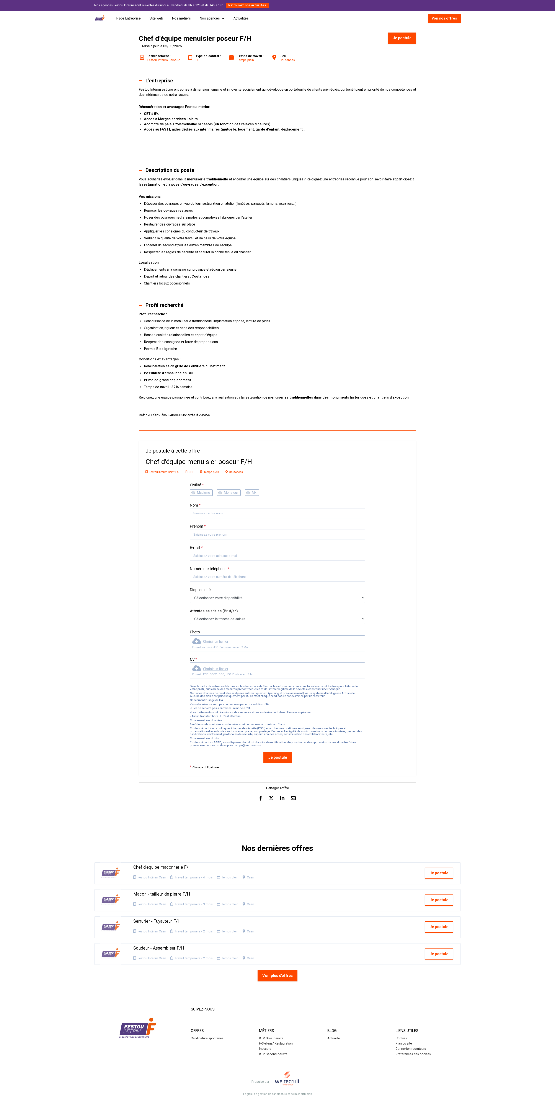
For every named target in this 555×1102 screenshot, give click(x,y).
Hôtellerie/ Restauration (276, 1043)
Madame (203, 493)
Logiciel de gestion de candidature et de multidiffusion (277, 1094)
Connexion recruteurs (411, 1049)
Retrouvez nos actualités (247, 5)
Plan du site (404, 1043)
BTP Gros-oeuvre (271, 1038)
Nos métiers (181, 18)
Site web (156, 18)
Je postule (277, 757)
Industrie (265, 1049)
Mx (254, 493)
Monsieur (231, 493)
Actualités (241, 18)
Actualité (333, 1038)
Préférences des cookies (413, 1054)
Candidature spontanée (207, 1038)
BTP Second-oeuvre (273, 1054)
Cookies (401, 1038)
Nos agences (210, 18)
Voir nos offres (444, 18)
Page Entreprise (128, 18)
